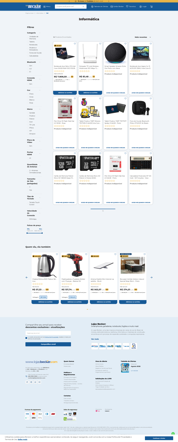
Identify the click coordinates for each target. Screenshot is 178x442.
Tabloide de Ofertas (101, 6)
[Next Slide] (109, 1)
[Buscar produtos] (83, 6)
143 (47, 13)
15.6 (30, 190)
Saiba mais (22, 439)
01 (30, 158)
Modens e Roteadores (33, 49)
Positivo (32, 116)
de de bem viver (90, 1)
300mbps (32, 219)
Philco (31, 128)
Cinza (31, 97)
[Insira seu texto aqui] (173, 433)
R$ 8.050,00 (38, 231)
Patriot (31, 119)
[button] (143, 6)
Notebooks (33, 45)
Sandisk (32, 113)
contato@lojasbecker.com (36, 378)
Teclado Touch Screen (34, 204)
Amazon (32, 134)
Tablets (32, 42)
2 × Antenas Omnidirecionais (35, 172)
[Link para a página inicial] (29, 13)
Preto (31, 94)
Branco (31, 100)
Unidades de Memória (33, 38)
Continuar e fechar (159, 438)
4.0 (30, 69)
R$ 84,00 (30, 231)
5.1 (30, 72)
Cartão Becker (118, 6)
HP (30, 131)
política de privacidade (51, 337)
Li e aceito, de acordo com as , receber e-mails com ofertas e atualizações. (49, 338)
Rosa (31, 103)
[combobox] (71, 6)
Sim (30, 66)
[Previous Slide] (69, 1)
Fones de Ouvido (35, 53)
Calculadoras (33, 56)
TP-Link (32, 125)
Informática (39, 13)
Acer (31, 122)
